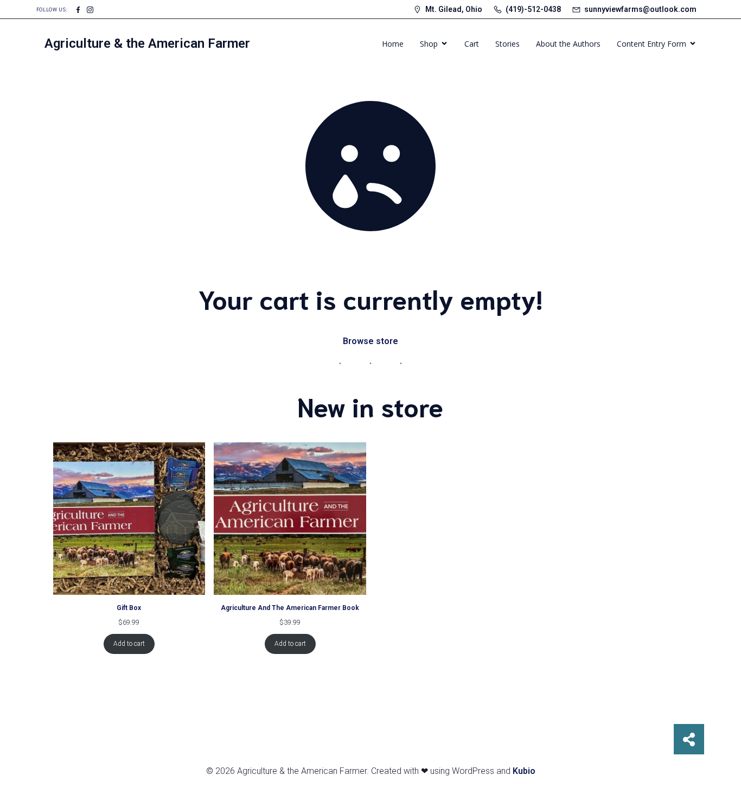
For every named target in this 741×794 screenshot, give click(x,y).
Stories (507, 44)
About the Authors (568, 44)
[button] (689, 739)
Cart (471, 44)
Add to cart (129, 643)
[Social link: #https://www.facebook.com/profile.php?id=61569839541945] (78, 9)
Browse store (370, 341)
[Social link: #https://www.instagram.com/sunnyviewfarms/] (90, 9)
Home (393, 44)
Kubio (524, 771)
